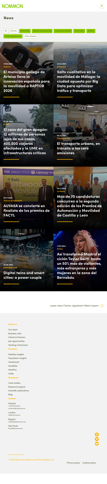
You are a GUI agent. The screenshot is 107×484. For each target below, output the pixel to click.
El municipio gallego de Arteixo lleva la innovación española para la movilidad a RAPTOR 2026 (27, 81)
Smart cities (79, 30)
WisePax (12, 369)
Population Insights (17, 358)
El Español (61, 66)
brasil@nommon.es (15, 428)
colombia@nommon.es (16, 422)
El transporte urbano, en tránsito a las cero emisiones (78, 148)
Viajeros (7, 66)
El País (6, 124)
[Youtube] (97, 443)
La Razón (61, 191)
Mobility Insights (16, 354)
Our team (12, 329)
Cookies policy (89, 462)
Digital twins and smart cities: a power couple (24, 275)
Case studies (14, 382)
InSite (11, 373)
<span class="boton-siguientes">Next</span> (74, 305)
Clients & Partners (16, 337)
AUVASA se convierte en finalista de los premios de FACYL (27, 210)
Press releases (30, 36)
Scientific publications (18, 390)
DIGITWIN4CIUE (10, 267)
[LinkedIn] (97, 434)
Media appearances (13, 36)
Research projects (16, 386)
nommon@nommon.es (16, 408)
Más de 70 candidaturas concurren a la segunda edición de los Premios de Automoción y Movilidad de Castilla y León (79, 206)
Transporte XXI (63, 138)
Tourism (13, 30)
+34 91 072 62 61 (14, 406)
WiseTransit (13, 362)
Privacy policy (73, 462)
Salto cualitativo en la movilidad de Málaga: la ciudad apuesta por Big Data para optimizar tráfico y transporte (78, 81)
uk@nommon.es (14, 415)
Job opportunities (16, 341)
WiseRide (12, 365)
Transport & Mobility (63, 30)
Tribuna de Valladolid (13, 200)
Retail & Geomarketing (42, 30)
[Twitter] (97, 439)
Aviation (91, 30)
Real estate (24, 30)
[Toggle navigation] (102, 6)
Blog (10, 394)
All (6, 30)
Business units (14, 333)
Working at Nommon (18, 345)
